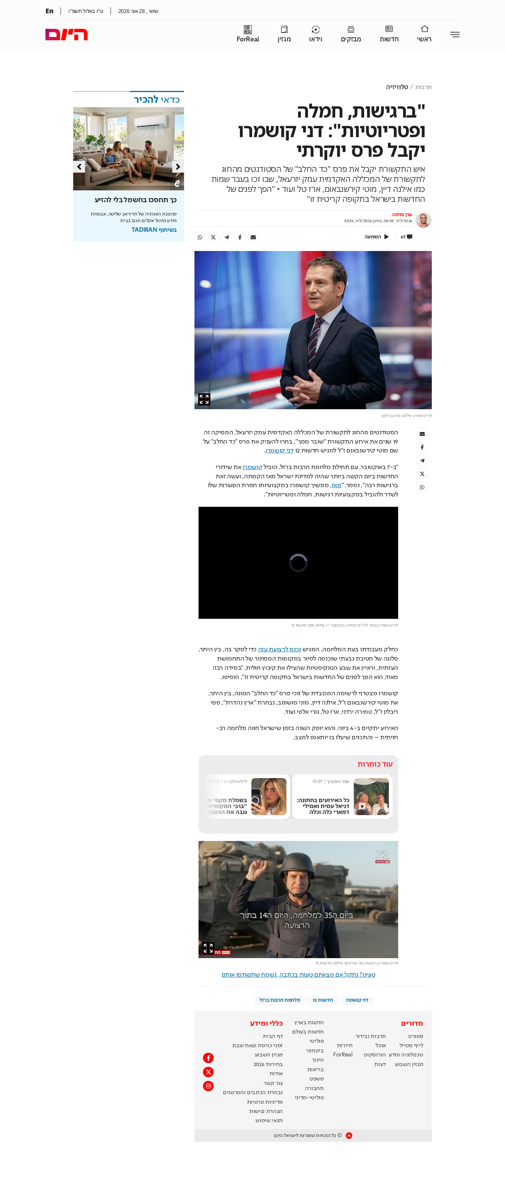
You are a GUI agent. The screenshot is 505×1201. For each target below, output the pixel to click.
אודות (276, 1074)
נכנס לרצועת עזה (279, 649)
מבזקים (351, 39)
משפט (316, 1079)
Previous (79, 167)
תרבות (423, 87)
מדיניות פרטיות (265, 1102)
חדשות (389, 39)
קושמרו (252, 467)
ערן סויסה (402, 214)
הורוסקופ (375, 1055)
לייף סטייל (411, 1046)
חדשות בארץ (309, 1023)
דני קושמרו (280, 450)
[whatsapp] (200, 236)
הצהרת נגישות (266, 1112)
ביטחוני (315, 1051)
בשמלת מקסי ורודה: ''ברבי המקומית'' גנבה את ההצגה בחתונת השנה (317, 808)
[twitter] (213, 236)
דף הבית (273, 1036)
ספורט (415, 1036)
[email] (253, 236)
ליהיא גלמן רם (331, 781)
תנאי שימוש (269, 1121)
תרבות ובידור (370, 1036)
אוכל (381, 1046)
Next (178, 167)
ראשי (424, 39)
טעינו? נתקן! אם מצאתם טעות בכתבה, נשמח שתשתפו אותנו (298, 974)
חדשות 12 (323, 1000)
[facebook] (239, 236)
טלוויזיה (397, 87)
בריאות (315, 1070)
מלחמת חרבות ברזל (280, 1000)
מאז (337, 485)
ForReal (248, 39)
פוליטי (316, 1041)
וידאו (315, 39)
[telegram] (226, 236)
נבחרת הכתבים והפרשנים (253, 1093)
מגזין (284, 39)
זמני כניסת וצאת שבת (257, 1046)
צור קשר (273, 1083)
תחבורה (314, 1089)
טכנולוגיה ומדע (406, 1055)
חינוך (317, 1060)
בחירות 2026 (268, 1065)
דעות (380, 1065)
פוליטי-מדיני (309, 1098)
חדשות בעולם (307, 1032)
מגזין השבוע (409, 1065)
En (49, 10)
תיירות (345, 1046)
